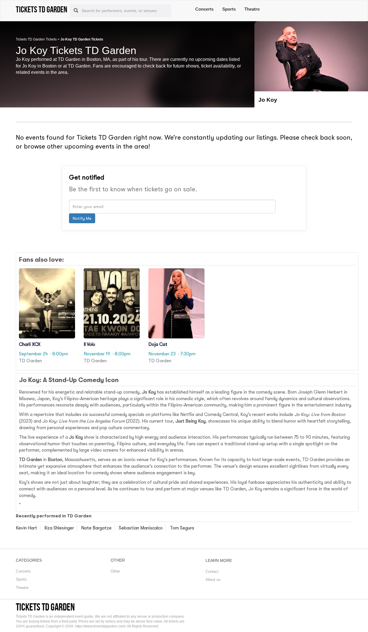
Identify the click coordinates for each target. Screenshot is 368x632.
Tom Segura (182, 528)
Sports (229, 9)
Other (115, 571)
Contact (212, 571)
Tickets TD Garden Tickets (36, 39)
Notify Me (82, 218)
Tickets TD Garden (45, 607)
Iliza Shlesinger (59, 528)
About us (213, 579)
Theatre (252, 9)
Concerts (204, 9)
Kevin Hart (26, 528)
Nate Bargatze (96, 528)
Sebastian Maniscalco (141, 528)
